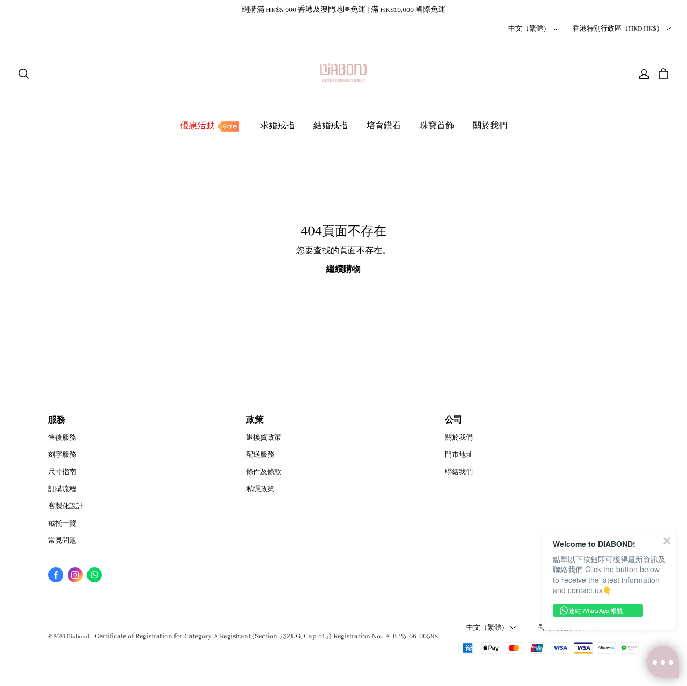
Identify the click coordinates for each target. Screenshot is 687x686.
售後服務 (62, 438)
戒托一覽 (62, 524)
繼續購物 (343, 269)
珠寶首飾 (437, 126)
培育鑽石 (384, 126)
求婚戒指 (277, 126)
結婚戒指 (330, 126)
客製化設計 (65, 506)
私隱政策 (260, 489)
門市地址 (459, 455)
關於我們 (490, 126)
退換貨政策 (263, 438)
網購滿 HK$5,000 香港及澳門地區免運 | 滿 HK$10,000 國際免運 (343, 9)
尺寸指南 (62, 472)
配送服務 (260, 455)
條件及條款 (263, 472)
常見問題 (62, 541)
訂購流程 (62, 489)
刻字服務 (62, 455)
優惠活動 (197, 126)
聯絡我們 (459, 472)
